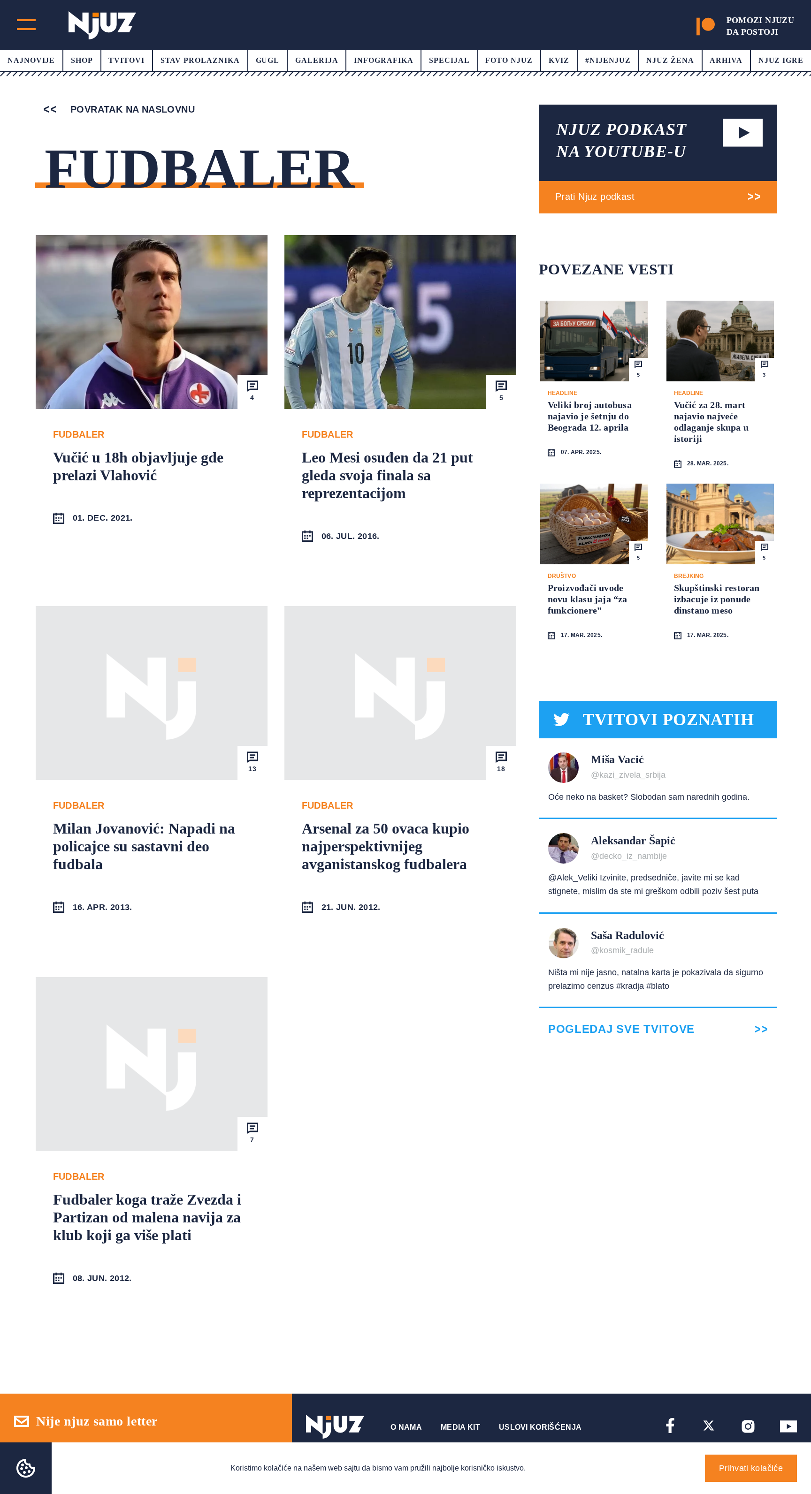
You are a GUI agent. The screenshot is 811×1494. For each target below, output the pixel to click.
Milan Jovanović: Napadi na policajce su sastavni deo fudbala (144, 846)
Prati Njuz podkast (595, 196)
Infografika (383, 60)
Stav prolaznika (200, 60)
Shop (82, 60)
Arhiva (726, 60)
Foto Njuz (509, 60)
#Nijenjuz (608, 60)
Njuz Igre (781, 60)
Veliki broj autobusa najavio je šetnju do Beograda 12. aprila (590, 416)
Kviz (559, 60)
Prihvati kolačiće (751, 1468)
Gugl (268, 60)
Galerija (316, 60)
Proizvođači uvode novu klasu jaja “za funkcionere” (587, 599)
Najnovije (31, 60)
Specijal (449, 60)
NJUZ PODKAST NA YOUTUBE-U (621, 140)
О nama (406, 1427)
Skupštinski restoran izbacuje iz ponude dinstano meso (717, 599)
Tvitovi (126, 60)
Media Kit (460, 1427)
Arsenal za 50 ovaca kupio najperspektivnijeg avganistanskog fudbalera (385, 846)
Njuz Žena (670, 60)
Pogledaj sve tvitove (621, 1029)
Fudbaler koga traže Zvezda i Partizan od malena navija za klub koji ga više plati (147, 1217)
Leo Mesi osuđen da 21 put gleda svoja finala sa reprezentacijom (387, 475)
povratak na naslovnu (131, 109)
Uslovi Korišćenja (540, 1427)
